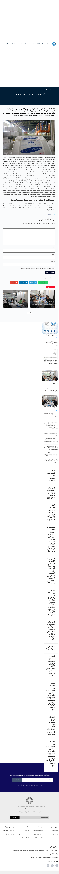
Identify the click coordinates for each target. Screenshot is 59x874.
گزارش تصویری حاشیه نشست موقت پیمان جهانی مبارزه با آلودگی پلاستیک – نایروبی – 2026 (51, 460)
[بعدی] (30, 313)
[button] (43, 282)
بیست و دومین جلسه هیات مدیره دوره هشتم (51, 382)
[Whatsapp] (56, 865)
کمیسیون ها (31, 43)
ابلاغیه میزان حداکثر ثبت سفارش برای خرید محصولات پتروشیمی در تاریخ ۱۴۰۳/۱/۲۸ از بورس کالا (50, 753)
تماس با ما (20, 43)
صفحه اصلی (49, 43)
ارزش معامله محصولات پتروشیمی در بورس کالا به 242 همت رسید (50, 512)
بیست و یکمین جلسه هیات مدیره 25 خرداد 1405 (51, 407)
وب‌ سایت (53, 261)
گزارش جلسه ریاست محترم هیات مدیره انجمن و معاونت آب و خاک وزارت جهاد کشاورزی (51, 362)
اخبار (25, 43)
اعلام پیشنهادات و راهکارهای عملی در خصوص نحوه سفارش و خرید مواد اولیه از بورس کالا (51, 602)
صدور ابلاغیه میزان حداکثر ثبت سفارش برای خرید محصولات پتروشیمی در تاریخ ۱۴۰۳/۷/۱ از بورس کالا (50, 696)
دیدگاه (53, 227)
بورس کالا (51, 215)
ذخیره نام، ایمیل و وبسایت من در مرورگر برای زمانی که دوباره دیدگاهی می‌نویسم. (37, 268)
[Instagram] (48, 865)
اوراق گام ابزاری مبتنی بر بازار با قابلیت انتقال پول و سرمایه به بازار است (51, 726)
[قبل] (28, 313)
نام (54, 248)
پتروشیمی (47, 215)
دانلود (7, 43)
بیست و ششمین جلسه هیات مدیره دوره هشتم (18, 306)
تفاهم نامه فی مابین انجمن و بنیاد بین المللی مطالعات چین (51, 335)
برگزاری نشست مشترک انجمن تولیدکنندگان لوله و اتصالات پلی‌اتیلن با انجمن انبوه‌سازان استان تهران (51, 454)
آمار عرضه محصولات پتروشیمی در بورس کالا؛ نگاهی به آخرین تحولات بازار (51, 630)
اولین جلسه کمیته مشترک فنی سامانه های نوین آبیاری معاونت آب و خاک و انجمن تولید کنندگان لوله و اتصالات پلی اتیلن (51, 441)
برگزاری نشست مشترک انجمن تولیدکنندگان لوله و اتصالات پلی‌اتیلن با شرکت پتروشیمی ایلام (51, 448)
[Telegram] (52, 865)
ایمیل (53, 254)
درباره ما (43, 43)
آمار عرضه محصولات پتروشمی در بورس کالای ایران (51, 493)
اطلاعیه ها (13, 43)
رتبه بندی (38, 43)
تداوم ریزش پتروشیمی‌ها (50, 647)
